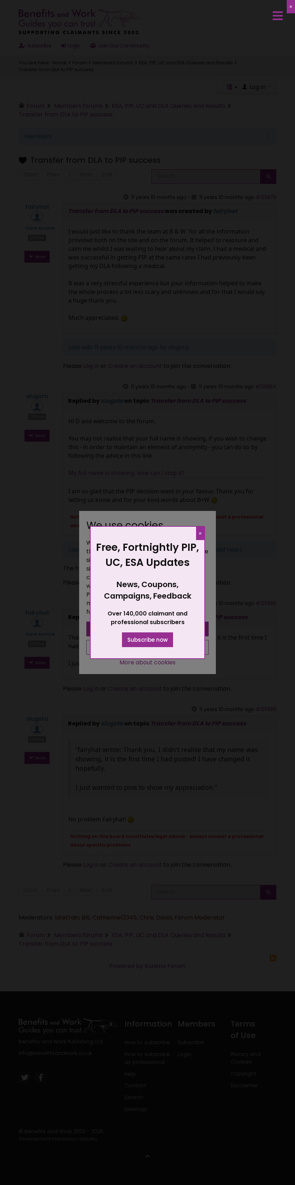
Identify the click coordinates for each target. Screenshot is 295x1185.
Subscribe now (147, 640)
